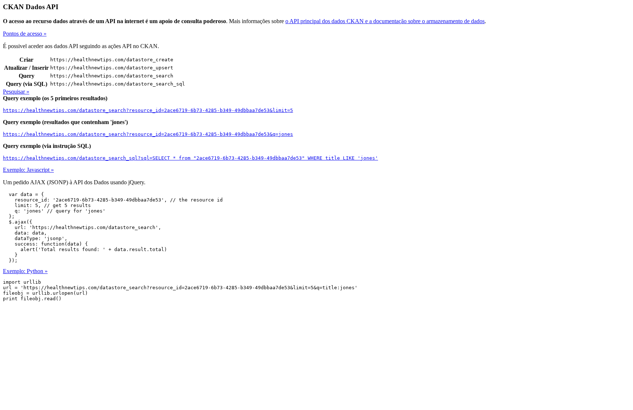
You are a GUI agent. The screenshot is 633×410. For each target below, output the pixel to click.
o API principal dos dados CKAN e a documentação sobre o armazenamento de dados (385, 21)
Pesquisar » (16, 91)
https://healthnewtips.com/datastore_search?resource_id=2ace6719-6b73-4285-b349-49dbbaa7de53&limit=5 (148, 110)
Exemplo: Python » (25, 271)
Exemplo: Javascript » (28, 170)
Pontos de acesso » (25, 33)
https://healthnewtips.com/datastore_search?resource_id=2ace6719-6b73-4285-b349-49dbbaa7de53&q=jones (148, 134)
